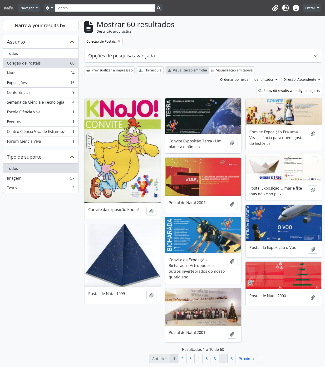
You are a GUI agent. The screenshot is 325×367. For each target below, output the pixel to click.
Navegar (27, 8)
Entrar (310, 8)
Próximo (246, 358)
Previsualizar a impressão (112, 70)
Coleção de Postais (40, 64)
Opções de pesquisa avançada (121, 55)
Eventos (40, 123)
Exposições (40, 84)
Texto (40, 189)
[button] (275, 8)
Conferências (40, 93)
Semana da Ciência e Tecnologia (40, 103)
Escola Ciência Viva (40, 113)
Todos (12, 53)
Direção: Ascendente (300, 79)
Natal (40, 74)
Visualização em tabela (234, 70)
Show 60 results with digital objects (291, 90)
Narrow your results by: (40, 25)
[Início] (10, 8)
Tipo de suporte (24, 157)
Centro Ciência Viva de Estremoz (40, 132)
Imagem (40, 179)
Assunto (16, 42)
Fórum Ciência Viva (40, 142)
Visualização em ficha (189, 70)
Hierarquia (152, 70)
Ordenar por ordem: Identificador (247, 79)
